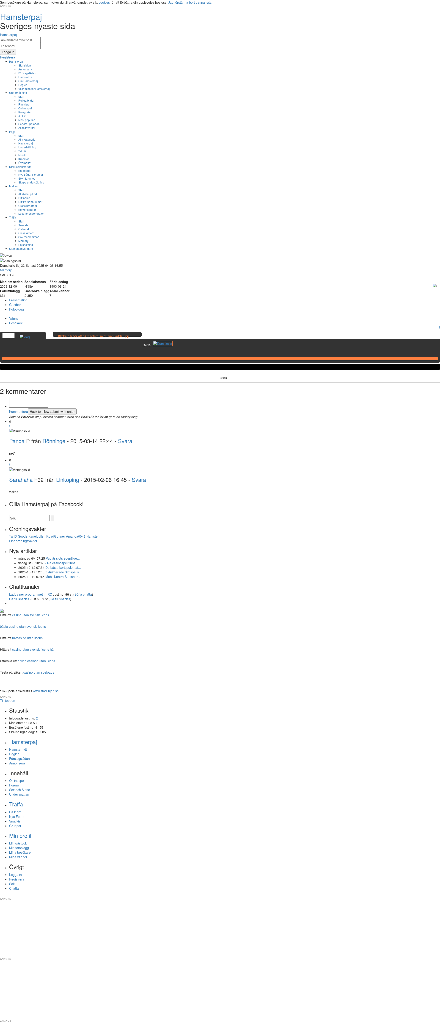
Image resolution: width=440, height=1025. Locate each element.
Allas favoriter (26, 128)
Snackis (23, 225)
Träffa (12, 217)
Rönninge (53, 441)
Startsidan (24, 65)
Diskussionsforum (20, 167)
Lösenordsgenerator (31, 213)
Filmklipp (24, 104)
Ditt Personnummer (30, 202)
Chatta (14, 888)
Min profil (20, 835)
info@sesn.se (261, 895)
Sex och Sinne (19, 789)
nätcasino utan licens (27, 638)
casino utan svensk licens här (33, 649)
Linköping (67, 479)
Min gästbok (18, 843)
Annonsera (25, 69)
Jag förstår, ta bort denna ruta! (190, 2)
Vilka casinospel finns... (61, 563)
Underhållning (18, 92)
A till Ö (22, 116)
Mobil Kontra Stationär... (62, 576)
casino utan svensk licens (30, 615)
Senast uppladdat (29, 124)
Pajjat (12, 131)
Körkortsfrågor (27, 209)
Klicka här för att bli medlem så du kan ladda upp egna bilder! (93, 338)
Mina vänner (18, 857)
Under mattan (19, 794)
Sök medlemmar (28, 237)
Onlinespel (25, 108)
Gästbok (15, 304)
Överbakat (24, 163)
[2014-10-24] (163, 343)
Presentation (18, 300)
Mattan (13, 186)
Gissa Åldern (26, 233)
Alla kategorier (27, 139)
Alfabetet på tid (27, 194)
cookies (104, 2)
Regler (22, 85)
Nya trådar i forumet (30, 174)
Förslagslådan (27, 73)
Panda (17, 441)
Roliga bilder (26, 100)
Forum (14, 785)
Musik (22, 155)
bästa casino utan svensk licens (23, 626)
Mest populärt (26, 120)
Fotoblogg (16, 309)
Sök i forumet (26, 178)
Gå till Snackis (60, 599)
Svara (125, 441)
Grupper (15, 825)
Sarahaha (21, 479)
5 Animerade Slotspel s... (63, 572)
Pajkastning (25, 245)
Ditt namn (24, 198)
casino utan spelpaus (38, 672)
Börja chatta (83, 594)
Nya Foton (16, 816)
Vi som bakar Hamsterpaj (34, 89)
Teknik (22, 151)
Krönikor (23, 159)
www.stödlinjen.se (46, 691)
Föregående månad (140, 345)
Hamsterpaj (16, 61)
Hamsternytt (25, 77)
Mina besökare (20, 852)
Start (21, 96)
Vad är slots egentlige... (63, 558)
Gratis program (27, 206)
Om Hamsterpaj (28, 81)
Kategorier (24, 112)
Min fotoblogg (19, 847)
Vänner (14, 318)
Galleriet (23, 229)
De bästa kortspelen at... (63, 567)
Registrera (16, 879)
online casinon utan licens (36, 660)
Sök (12, 883)
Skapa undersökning (31, 182)
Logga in (15, 874)
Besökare (16, 323)
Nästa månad (176, 345)
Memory (23, 241)
